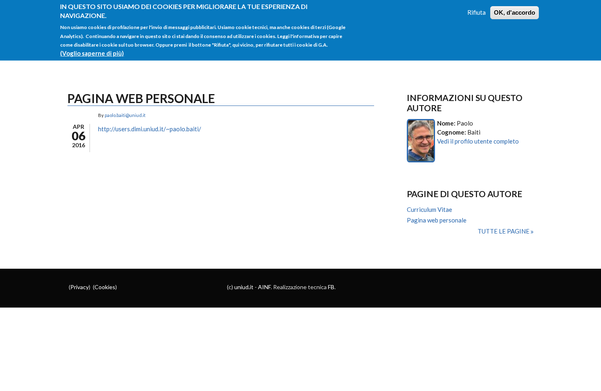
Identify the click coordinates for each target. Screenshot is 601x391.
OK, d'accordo (514, 12)
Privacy (79, 286)
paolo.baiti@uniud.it (125, 115)
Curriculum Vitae (429, 209)
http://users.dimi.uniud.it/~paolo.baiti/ (149, 129)
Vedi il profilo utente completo (478, 141)
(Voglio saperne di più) (92, 53)
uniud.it (243, 286)
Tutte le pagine (504, 231)
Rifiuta (476, 12)
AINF (264, 286)
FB (331, 286)
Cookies (104, 286)
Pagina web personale (436, 220)
